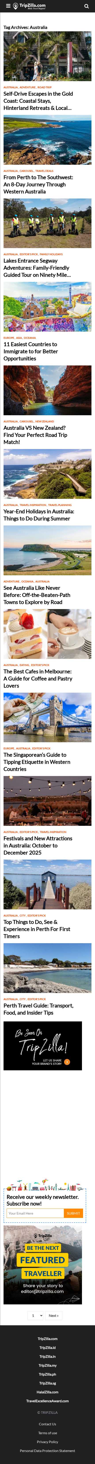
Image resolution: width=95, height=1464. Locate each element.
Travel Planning (60, 505)
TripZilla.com (47, 1338)
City (23, 915)
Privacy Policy (47, 1442)
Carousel (27, 170)
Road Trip (44, 87)
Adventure (28, 87)
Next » (54, 1315)
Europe (9, 337)
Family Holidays (51, 254)
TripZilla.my (48, 1365)
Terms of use (47, 1433)
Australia (11, 87)
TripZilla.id (48, 1347)
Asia (19, 337)
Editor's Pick (29, 254)
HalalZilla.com (47, 1392)
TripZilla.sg (47, 1383)
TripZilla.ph (47, 1374)
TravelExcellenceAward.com (47, 1401)
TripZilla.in (48, 1356)
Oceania (30, 337)
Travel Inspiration (33, 505)
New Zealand (44, 421)
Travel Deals (44, 170)
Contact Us (47, 1424)
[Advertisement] (47, 1119)
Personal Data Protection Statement (47, 1450)
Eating (25, 665)
